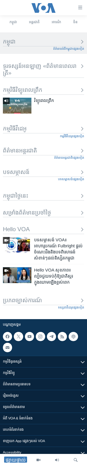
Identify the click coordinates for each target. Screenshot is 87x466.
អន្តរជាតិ (34, 22)
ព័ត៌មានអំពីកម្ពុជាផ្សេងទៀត (68, 48)
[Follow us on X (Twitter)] (18, 336)
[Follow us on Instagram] (40, 336)
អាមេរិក (56, 22)
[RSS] (62, 336)
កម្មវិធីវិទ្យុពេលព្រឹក (22, 89)
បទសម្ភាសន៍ (16, 172)
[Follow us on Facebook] (7, 336)
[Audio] (57, 460)
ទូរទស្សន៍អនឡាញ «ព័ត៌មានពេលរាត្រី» (40, 69)
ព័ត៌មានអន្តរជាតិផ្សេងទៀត (69, 157)
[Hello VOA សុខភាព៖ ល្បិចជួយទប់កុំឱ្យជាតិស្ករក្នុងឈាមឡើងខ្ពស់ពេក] (17, 275)
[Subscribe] (7, 347)
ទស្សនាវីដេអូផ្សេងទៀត (71, 307)
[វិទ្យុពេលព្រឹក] (17, 106)
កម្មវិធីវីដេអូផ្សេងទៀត (72, 136)
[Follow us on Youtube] (29, 336)
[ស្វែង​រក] (75, 460)
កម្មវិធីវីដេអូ (15, 128)
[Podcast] (73, 336)
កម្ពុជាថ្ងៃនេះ (15, 195)
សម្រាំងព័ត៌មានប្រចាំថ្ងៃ (27, 212)
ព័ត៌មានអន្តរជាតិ (20, 150)
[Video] (38, 460)
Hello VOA (16, 229)
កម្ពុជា (13, 22)
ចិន (75, 22)
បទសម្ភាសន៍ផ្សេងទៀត (71, 179)
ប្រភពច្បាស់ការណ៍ (22, 300)
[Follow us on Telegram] (51, 336)
